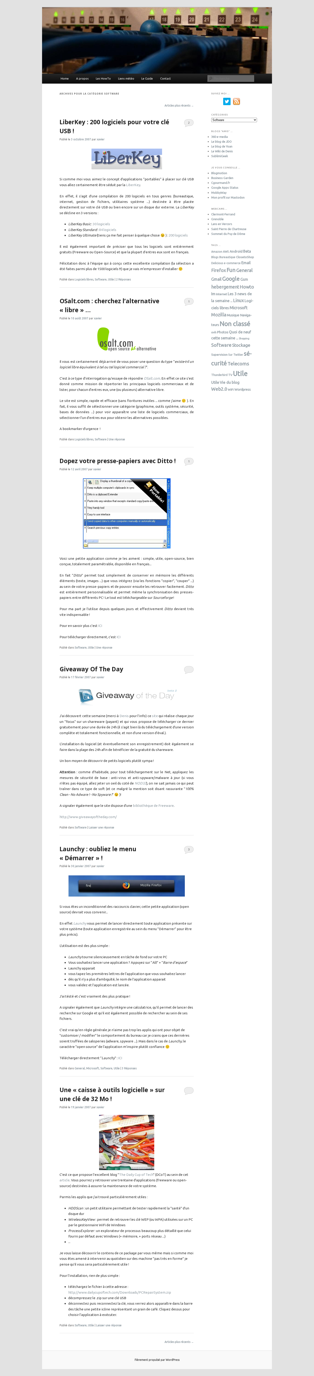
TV (230, 375)
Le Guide (147, 78)
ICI (100, 626)
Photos (222, 332)
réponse (117, 439)
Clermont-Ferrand (223, 214)
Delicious (217, 263)
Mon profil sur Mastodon (228, 197)
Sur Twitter (235, 354)
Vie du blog (230, 382)
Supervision (219, 354)
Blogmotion (219, 173)
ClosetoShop (245, 257)
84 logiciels (107, 230)
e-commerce (232, 263)
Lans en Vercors (221, 223)
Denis (124, 716)
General (80, 1068)
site (155, 716)
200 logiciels (178, 235)
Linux (238, 300)
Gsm (244, 279)
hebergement (225, 286)
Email (246, 262)
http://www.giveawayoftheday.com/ (88, 817)
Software (101, 279)
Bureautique (227, 257)
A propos (82, 78)
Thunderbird (219, 374)
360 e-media (219, 136)
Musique (233, 315)
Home (65, 78)
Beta (247, 251)
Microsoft (92, 1068)
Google (231, 279)
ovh (213, 332)
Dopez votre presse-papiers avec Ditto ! (118, 461)
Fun (231, 270)
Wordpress (242, 389)
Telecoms (238, 363)
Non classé (235, 323)
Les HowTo (103, 78)
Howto (247, 286)
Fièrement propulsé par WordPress (157, 1359)
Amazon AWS (220, 251)
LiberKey (133, 185)
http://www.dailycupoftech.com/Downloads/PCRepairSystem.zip (119, 1292)
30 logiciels (101, 224)
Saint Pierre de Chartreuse (228, 229)
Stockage (241, 345)
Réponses (123, 279)
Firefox (218, 270)
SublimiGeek (219, 156)
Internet (221, 294)
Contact (165, 78)
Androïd (236, 251)
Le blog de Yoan (221, 146)
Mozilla (218, 314)
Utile (111, 279)
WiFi (231, 389)
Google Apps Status (224, 187)
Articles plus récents (179, 105)
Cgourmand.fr (220, 182)
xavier (101, 139)
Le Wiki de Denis (222, 151)
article (65, 1180)
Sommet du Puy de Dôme (228, 233)
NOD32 (140, 783)
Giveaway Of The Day (91, 669)
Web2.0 (219, 389)
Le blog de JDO (221, 141)
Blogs (215, 257)
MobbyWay (218, 192)
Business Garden (222, 177)
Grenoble (217, 219)
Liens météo (126, 78)
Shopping (244, 338)
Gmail (216, 279)
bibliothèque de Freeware (153, 806)
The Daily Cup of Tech (136, 1175)
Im (213, 293)
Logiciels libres (84, 279)
